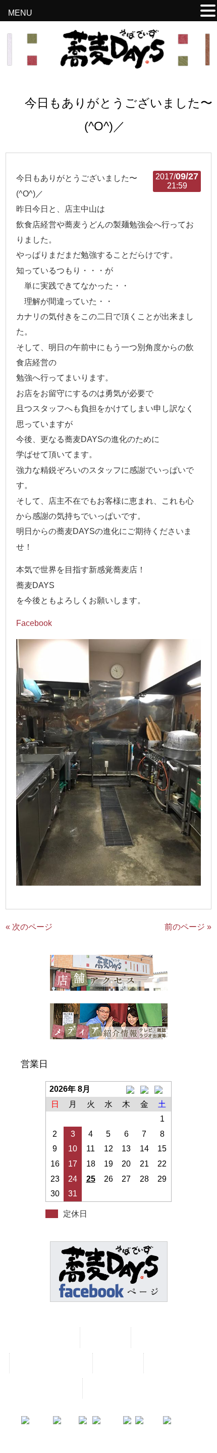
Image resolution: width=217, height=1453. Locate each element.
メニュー (104, 1337)
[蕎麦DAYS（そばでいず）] (108, 64)
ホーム (57, 1337)
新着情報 (155, 1337)
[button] (207, 12)
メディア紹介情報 (50, 1363)
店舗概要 (117, 1363)
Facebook (34, 623)
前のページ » (188, 927)
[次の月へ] (162, 1089)
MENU (20, 13)
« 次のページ (29, 927)
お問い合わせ (176, 1363)
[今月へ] (144, 1089)
